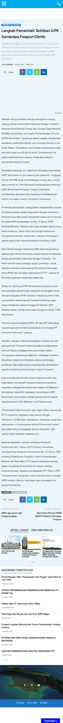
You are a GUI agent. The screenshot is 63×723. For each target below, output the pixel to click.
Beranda (5, 22)
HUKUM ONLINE (19, 492)
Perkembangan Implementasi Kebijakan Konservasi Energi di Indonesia (30, 554)
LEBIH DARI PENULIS (42, 530)
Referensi (14, 22)
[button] (58, 4)
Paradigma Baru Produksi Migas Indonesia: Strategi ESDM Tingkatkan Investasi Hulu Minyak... (52, 554)
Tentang (20, 702)
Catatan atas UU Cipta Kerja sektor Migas (21, 603)
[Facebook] (24, 685)
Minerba (16, 25)
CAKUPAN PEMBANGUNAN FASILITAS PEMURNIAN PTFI (28, 651)
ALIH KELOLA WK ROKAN (8, 552)
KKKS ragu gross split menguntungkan (12, 515)
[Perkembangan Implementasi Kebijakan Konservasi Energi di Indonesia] (31, 543)
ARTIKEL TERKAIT (19, 530)
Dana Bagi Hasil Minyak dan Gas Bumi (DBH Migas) (25, 614)
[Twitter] (38, 685)
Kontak (43, 702)
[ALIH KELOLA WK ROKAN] (11, 543)
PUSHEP (9, 64)
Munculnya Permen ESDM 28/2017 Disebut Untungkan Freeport (48, 516)
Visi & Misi (32, 702)
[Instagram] (31, 685)
